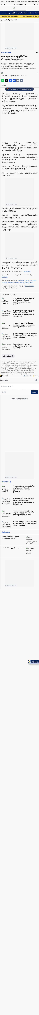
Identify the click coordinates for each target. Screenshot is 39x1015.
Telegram (10, 282)
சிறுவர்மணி (6, 52)
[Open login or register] (37, 4)
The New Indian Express (7, 1)
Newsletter (27, 271)
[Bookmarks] (34, 4)
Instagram (33, 280)
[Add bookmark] (37, 52)
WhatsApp (5, 277)
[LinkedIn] (14, 80)
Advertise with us (10, 48)
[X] (6, 80)
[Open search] (4, 4)
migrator (4, 85)
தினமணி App (29, 286)
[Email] (17, 80)
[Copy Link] (21, 80)
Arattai (22, 282)
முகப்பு (7, 13)
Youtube (4, 282)
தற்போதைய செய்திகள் (20, 13)
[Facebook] (10, 80)
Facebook (21, 280)
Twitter (27, 280)
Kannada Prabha (19, 1)
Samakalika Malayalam (31, 1)
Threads (16, 282)
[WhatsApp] (2, 80)
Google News (29, 282)
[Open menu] (1, 4)
